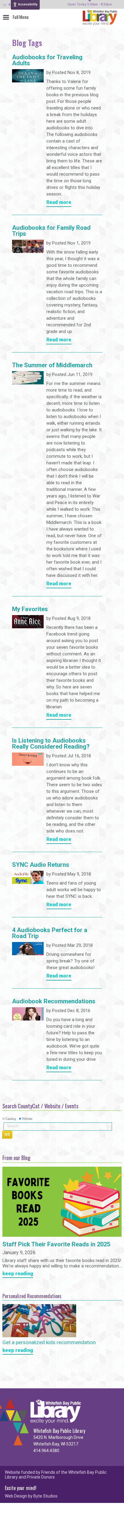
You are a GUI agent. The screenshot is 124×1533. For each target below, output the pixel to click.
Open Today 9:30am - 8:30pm (89, 5)
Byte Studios (45, 1496)
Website (27, 1118)
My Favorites (30, 609)
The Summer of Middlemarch (52, 365)
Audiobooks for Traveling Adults (47, 60)
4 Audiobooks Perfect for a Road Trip (49, 933)
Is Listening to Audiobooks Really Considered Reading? (51, 743)
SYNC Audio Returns (40, 865)
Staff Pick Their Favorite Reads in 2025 (56, 1244)
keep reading (17, 1273)
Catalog (10, 1118)
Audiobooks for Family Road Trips (51, 231)
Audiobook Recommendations (53, 1001)
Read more (58, 202)
